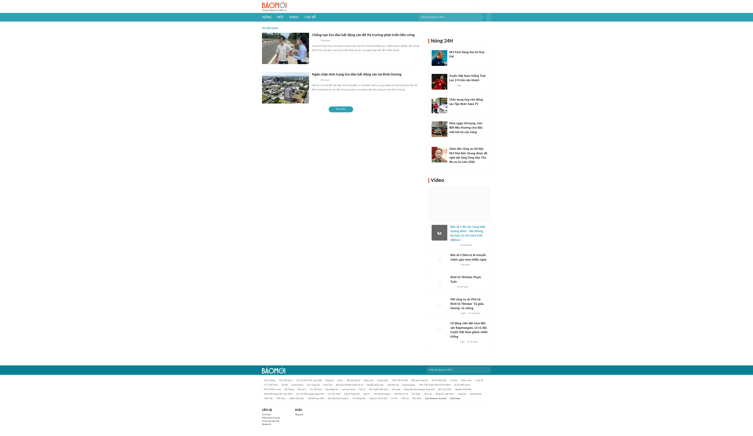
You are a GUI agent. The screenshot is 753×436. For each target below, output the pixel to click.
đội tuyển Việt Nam (378, 389)
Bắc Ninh (417, 398)
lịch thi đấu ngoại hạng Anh (310, 394)
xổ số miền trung (272, 389)
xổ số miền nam (462, 385)
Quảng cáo (266, 424)
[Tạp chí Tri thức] (451, 85)
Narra (340, 380)
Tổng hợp (299, 415)
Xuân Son (327, 385)
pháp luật (368, 380)
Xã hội (285, 385)
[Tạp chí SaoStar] (453, 62)
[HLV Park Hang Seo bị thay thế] (439, 58)
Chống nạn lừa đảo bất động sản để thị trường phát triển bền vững (363, 35)
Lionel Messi (297, 385)
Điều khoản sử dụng (270, 418)
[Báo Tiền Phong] (453, 167)
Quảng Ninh (475, 394)
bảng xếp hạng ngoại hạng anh (419, 389)
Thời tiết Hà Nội (400, 380)
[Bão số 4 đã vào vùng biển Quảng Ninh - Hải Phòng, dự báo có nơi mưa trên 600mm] (439, 233)
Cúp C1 (367, 394)
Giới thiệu (266, 415)
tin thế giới (316, 389)
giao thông (269, 380)
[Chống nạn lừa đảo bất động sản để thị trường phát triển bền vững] (285, 48)
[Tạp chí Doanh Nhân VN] (452, 109)
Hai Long (396, 389)
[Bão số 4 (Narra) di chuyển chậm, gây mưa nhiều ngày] (439, 261)
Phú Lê (362, 389)
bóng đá (330, 380)
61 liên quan (462, 287)
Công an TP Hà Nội (378, 398)
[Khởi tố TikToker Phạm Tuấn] (439, 283)
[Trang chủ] (274, 6)
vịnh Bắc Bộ (393, 385)
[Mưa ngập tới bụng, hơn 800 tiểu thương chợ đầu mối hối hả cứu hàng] (439, 129)
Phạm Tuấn (466, 380)
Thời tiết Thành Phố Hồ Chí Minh (434, 385)
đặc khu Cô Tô (401, 394)
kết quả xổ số (353, 380)
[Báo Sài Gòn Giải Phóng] (454, 245)
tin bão (453, 380)
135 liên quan (466, 245)
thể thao (280, 398)
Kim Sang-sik (313, 385)
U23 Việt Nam (286, 380)
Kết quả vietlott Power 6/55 (349, 385)
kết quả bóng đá (419, 380)
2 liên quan (325, 41)
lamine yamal (348, 389)
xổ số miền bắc (439, 380)
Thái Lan (428, 394)
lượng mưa (382, 380)
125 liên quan (474, 313)
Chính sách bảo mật (270, 421)
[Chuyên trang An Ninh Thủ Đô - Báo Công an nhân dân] (452, 287)
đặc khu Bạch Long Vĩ (338, 398)
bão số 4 (302, 389)
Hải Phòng (289, 389)
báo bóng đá (332, 389)
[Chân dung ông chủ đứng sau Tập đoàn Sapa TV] (439, 105)
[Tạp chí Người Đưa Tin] (315, 41)
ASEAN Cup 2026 (316, 398)
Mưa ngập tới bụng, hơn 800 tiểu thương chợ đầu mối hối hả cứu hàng (466, 128)
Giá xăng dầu (359, 398)
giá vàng (416, 394)
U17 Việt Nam (271, 385)
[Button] (488, 17)
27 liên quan (472, 342)
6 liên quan (465, 265)
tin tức (394, 398)
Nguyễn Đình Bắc (463, 389)
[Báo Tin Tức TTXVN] (314, 80)
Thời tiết (268, 398)
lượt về (479, 380)
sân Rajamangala (382, 394)
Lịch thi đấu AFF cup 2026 (309, 380)
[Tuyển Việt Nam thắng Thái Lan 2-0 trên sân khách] (439, 82)
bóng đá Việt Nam (445, 394)
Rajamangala (409, 385)
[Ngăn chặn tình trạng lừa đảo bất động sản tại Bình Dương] (285, 88)
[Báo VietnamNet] (452, 137)
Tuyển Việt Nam (296, 398)
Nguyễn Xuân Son (375, 385)
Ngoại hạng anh (352, 394)
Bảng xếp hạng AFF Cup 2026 (278, 394)
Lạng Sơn (461, 394)
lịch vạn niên (334, 394)
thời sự (405, 398)
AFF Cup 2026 (444, 389)
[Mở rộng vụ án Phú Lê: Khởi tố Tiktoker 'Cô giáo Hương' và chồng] (439, 305)
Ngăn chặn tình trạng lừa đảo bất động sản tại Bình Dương (356, 74)
